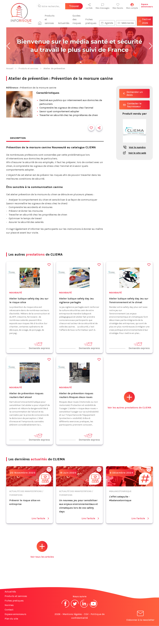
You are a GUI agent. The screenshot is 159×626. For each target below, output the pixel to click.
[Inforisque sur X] (74, 607)
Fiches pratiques (90, 21)
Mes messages (102, 8)
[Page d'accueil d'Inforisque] (21, 15)
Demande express (39, 348)
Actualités (63, 23)
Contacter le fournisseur (134, 105)
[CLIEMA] (12, 272)
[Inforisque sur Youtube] (93, 607)
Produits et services (50, 19)
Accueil (9, 68)
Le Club (89, 8)
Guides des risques (77, 19)
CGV (86, 614)
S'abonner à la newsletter (140, 619)
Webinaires (127, 22)
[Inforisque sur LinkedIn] (84, 607)
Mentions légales (72, 614)
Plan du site (11, 618)
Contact (9, 609)
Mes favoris (118, 8)
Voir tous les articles (42, 556)
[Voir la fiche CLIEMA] (134, 144)
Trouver (74, 6)
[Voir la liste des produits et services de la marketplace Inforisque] (79, 46)
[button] (8, 46)
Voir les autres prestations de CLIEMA (129, 407)
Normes (9, 605)
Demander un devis (135, 93)
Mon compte (132, 8)
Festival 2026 (146, 21)
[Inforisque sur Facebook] (65, 607)
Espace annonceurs (15, 614)
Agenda (109, 22)
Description (18, 137)
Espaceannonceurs (147, 5)
